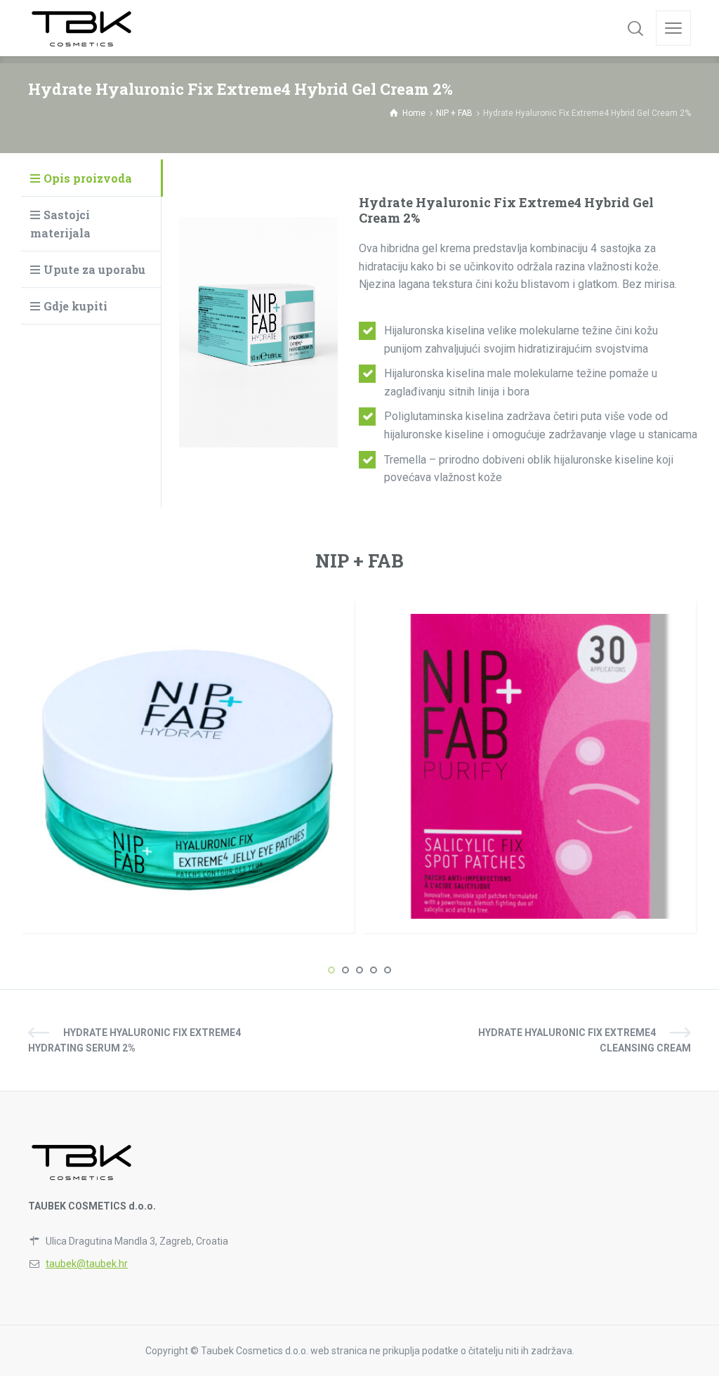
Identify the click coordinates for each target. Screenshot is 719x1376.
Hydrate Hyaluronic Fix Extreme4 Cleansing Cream (584, 1040)
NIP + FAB (359, 560)
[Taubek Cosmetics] (82, 28)
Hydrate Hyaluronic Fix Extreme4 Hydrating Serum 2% (134, 1040)
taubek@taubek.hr (87, 1263)
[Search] (635, 28)
